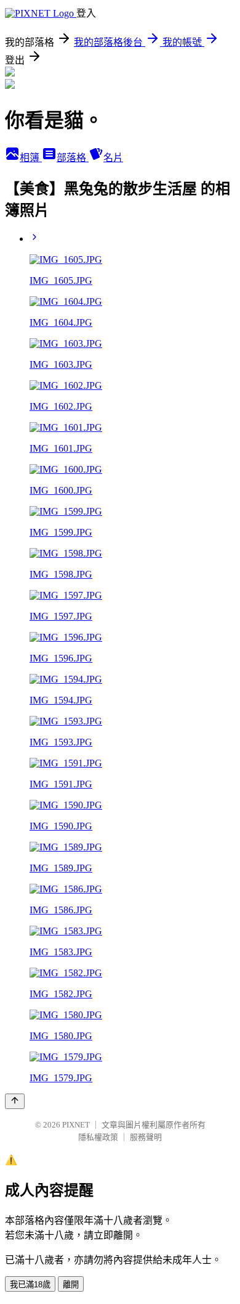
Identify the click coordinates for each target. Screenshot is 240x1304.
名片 (113, 157)
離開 (71, 1284)
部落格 (73, 157)
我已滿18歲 (30, 1284)
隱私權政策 (98, 1137)
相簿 (31, 157)
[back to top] (15, 1101)
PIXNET (76, 1124)
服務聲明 (146, 1137)
